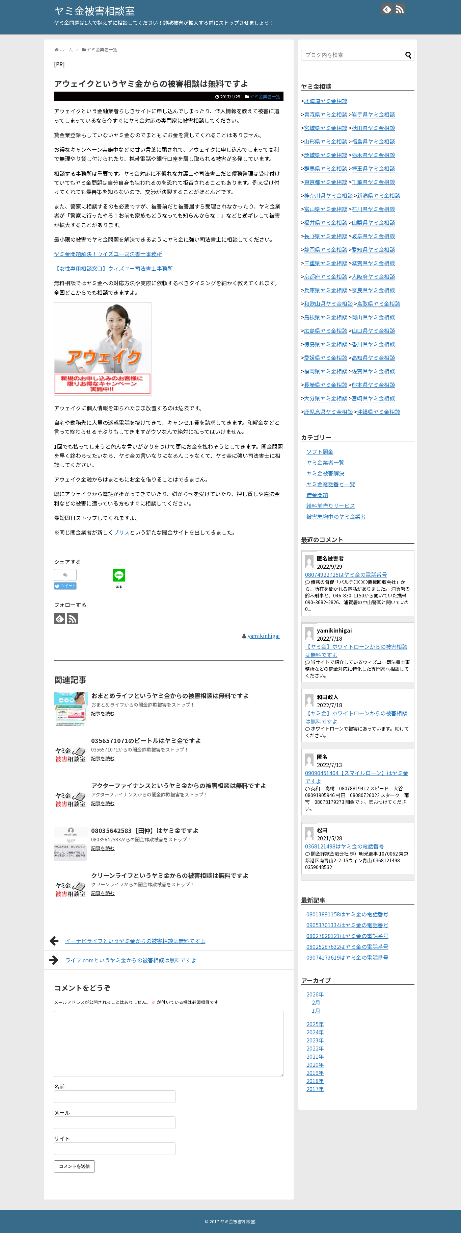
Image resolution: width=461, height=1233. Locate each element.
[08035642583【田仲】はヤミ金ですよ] (71, 844)
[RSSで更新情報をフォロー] (399, 9)
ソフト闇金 (319, 451)
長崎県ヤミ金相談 (325, 384)
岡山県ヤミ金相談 (373, 317)
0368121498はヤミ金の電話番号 (344, 846)
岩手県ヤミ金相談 (373, 114)
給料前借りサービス (330, 505)
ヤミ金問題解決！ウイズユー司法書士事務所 (108, 254)
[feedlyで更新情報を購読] (386, 9)
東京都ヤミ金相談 (325, 182)
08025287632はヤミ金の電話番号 (347, 946)
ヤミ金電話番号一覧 (330, 484)
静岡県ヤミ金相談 (325, 249)
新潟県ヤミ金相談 (378, 195)
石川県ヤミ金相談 (373, 209)
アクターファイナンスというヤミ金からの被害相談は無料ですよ (178, 785)
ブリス (121, 532)
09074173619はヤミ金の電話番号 (347, 957)
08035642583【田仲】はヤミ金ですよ (145, 830)
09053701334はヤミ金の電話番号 (347, 925)
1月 (316, 1010)
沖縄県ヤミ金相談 (378, 412)
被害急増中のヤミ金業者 (336, 516)
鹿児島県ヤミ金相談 (328, 412)
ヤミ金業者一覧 (265, 96)
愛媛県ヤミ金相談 (325, 357)
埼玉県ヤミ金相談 (373, 168)
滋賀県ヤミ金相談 (373, 263)
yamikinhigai (264, 636)
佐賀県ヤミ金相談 (373, 371)
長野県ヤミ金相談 (325, 236)
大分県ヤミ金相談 (325, 398)
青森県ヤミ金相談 (325, 114)
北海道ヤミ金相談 (325, 101)
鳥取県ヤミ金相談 (378, 303)
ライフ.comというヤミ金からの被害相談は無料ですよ (130, 960)
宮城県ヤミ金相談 (325, 128)
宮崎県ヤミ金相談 (373, 398)
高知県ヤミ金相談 (373, 357)
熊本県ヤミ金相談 (373, 384)
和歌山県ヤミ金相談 (328, 303)
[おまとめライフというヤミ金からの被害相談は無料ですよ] (71, 709)
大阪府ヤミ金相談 (373, 276)
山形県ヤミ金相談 (325, 141)
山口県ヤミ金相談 (373, 330)
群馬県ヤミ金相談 (325, 168)
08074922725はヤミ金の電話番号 (346, 574)
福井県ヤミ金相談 (325, 222)
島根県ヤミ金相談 (325, 317)
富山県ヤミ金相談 (325, 209)
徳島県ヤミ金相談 (325, 344)
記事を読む (103, 713)
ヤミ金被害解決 (325, 473)
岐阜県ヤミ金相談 (373, 236)
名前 (59, 1086)
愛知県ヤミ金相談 (373, 249)
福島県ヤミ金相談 (373, 141)
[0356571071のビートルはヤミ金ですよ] (71, 754)
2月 (316, 1002)
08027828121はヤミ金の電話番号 (347, 936)
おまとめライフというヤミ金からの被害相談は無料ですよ (170, 695)
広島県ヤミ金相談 (325, 330)
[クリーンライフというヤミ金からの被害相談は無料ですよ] (71, 889)
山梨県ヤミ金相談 (373, 222)
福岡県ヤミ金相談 (325, 371)
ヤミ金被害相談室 (94, 10)
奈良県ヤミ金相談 (373, 290)
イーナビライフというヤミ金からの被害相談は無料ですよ (135, 941)
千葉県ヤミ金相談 (373, 182)
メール (62, 1112)
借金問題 (317, 495)
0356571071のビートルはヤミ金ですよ (146, 740)
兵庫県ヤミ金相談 (325, 290)
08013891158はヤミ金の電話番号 (347, 914)
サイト (62, 1138)
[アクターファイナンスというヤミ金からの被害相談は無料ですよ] (71, 799)
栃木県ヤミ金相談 (373, 155)
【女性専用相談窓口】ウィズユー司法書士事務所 (113, 268)
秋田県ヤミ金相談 (373, 128)
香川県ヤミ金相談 (373, 344)
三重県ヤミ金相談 (325, 263)
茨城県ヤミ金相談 (325, 155)
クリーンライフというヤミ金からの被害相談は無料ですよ (170, 875)
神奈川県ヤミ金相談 (328, 195)
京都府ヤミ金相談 (325, 276)
